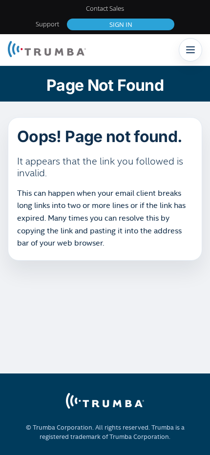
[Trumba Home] (47, 50)
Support (47, 24)
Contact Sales (105, 8)
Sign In (120, 24)
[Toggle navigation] (190, 50)
